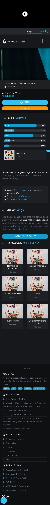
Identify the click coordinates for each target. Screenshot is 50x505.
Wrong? (24, 108)
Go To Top (24, 368)
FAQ (13, 389)
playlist (5, 229)
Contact (28, 389)
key (23, 42)
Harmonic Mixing (19, 229)
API (20, 389)
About (6, 389)
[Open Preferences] (4, 500)
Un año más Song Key (19, 199)
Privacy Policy (39, 389)
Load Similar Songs (25, 236)
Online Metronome (21, 190)
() (15, 399)
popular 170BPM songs (20, 196)
